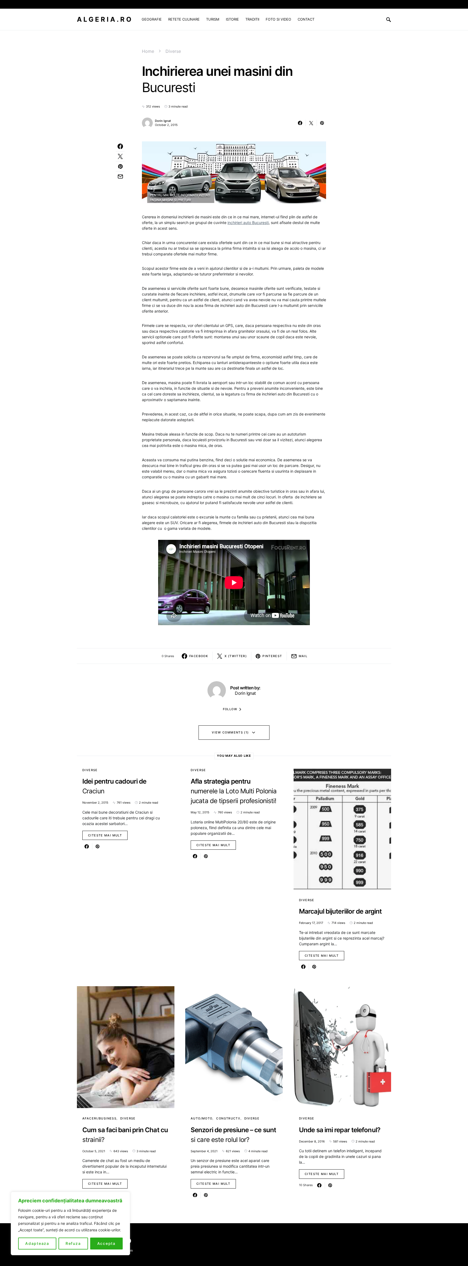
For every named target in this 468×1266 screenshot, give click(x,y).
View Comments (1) (230, 732)
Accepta (106, 1243)
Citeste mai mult (105, 835)
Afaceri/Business (99, 1118)
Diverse (173, 51)
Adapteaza (37, 1243)
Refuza (73, 1243)
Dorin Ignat (163, 121)
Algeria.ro (105, 19)
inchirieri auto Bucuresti (248, 222)
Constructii (228, 1118)
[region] (70, 1223)
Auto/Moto (201, 1118)
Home (148, 51)
